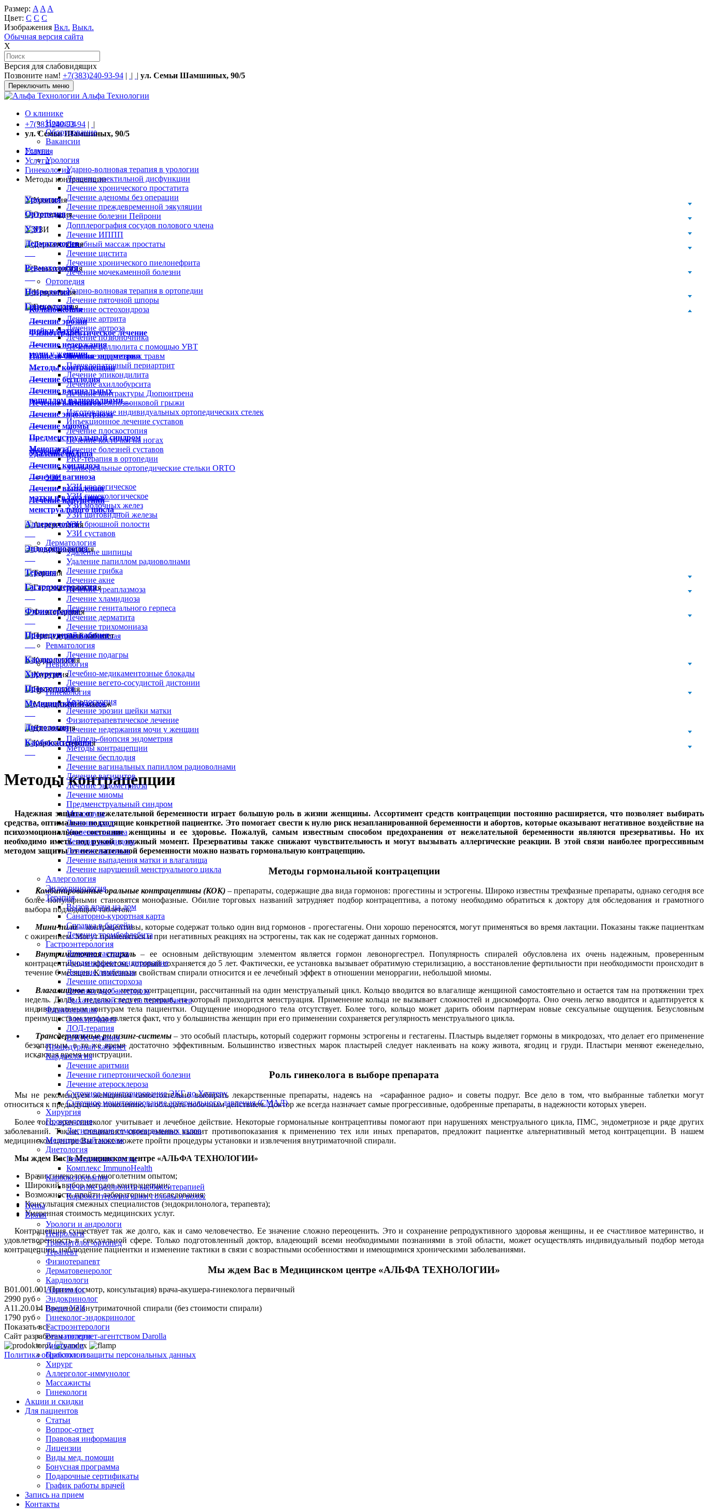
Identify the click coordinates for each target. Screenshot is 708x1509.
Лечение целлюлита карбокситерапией (135, 1186)
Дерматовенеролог (79, 1270)
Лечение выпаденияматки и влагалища (69, 493)
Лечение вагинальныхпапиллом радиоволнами (80, 395)
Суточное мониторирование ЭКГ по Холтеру (147, 1093)
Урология (62, 160)
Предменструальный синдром (119, 804)
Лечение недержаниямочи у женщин (68, 349)
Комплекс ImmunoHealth (109, 1168)
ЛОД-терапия (90, 1028)
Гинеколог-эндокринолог (90, 1317)
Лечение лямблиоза (100, 972)
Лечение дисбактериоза (108, 990)
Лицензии (63, 1448)
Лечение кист (90, 822)
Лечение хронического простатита (127, 188)
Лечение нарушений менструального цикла (143, 869)
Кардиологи (67, 1280)
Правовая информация (86, 1438)
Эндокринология (76, 888)
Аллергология (71, 878)
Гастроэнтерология (80, 944)
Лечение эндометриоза (106, 785)
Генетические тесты (101, 1158)
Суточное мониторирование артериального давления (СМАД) (177, 1102)
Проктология (69, 1121)
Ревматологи (68, 1336)
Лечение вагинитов (101, 776)
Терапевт (62, 1252)
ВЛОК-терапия (93, 1037)
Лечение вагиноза (98, 850)
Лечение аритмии (97, 1065)
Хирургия (63, 1112)
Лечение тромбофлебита (109, 934)
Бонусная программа (82, 1466)
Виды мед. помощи (80, 1457)
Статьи (58, 1420)
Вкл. (62, 27)
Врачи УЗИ (66, 1308)
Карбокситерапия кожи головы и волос (136, 1196)
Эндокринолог (72, 1298)
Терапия (60, 897)
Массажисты (68, 1382)
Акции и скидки (54, 1401)
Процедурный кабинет (86, 1046)
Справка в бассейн (99, 925)
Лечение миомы (94, 794)
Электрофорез (91, 1018)
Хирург (59, 1364)
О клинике (44, 113)
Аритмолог (66, 1289)
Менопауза (85, 813)
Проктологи (67, 1354)
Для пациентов (51, 1410)
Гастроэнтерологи (78, 1326)
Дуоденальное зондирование (117, 962)
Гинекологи (66, 1392)
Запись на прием (54, 1494)
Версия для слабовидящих (50, 66)
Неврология (47, 291)
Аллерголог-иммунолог (88, 1373)
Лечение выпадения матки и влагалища (136, 860)
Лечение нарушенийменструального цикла (75, 505)
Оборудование (71, 132)
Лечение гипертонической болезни (128, 1074)
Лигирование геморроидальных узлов (134, 1130)
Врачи (36, 1214)
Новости (61, 122)
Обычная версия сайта (43, 36)
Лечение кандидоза (100, 841)
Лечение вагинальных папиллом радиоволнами (151, 766)
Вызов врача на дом (101, 906)
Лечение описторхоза (104, 981)
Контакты (42, 1504)
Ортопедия (45, 213)
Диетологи (65, 1345)
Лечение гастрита (97, 953)
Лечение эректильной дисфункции (128, 178)
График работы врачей (85, 1485)
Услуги (37, 150)
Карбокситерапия (77, 1177)
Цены (35, 1205)
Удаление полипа (97, 832)
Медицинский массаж (85, 1140)
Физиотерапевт (73, 1261)
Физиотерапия (71, 1009)
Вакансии (63, 141)
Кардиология (69, 1056)
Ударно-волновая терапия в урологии (132, 169)
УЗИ (33, 229)
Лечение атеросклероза (107, 1084)
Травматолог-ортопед (84, 1242)
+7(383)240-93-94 (93, 75)
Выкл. (83, 27)
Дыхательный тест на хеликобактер (129, 1000)
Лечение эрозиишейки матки (58, 326)
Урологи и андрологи (84, 1224)
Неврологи (65, 1233)
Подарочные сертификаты (92, 1476)
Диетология (67, 1149)
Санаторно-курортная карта (115, 916)
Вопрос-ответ (70, 1429)
